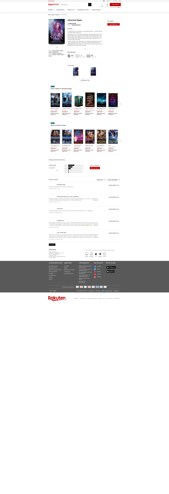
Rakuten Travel (102, 298)
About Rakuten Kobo (53, 266)
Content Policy (116, 290)
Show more (70, 186)
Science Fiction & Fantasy (57, 50)
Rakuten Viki (76, 298)
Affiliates (66, 267)
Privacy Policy (97, 290)
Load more (52, 244)
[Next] (120, 104)
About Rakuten (117, 298)
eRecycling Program (53, 271)
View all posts (82, 281)
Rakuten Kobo (53, 4)
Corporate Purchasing (68, 273)
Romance (54, 53)
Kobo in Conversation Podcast (55, 269)
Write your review (95, 168)
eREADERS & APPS (83, 10)
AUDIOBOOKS (60, 10)
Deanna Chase (72, 23)
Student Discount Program (69, 269)
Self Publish (66, 266)
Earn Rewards (51, 1)
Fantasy (50, 51)
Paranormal (59, 53)
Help (120, 1)
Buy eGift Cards (52, 275)
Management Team (53, 267)
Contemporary (55, 51)
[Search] (89, 4)
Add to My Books (113, 24)
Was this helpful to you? (114, 185)
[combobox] (101, 180)
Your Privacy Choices (108, 290)
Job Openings (67, 271)
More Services (109, 298)
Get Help (51, 277)
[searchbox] (75, 4)
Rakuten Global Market (92, 298)
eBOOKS (50, 10)
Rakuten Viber (83, 298)
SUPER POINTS (96, 10)
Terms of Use (91, 290)
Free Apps (51, 273)
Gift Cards (115, 1)
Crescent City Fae (76, 24)
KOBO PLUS (71, 10)
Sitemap (50, 279)
